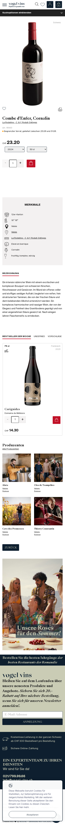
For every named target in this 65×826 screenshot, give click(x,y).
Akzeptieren (32, 814)
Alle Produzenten (10, 449)
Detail (32, 389)
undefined (39, 336)
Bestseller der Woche (16, 336)
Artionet (23, 822)
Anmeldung (32, 722)
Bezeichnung (10, 273)
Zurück (11, 548)
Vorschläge (55, 336)
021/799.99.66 (14, 776)
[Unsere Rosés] (32, 604)
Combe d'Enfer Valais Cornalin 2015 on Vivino (24, 176)
